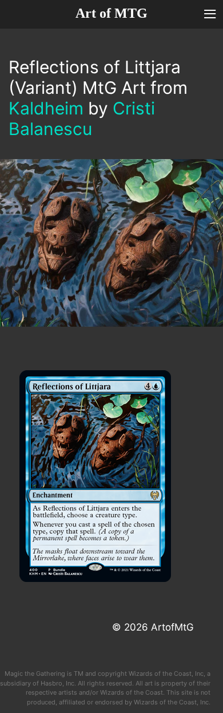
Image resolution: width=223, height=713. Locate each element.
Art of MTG (111, 13)
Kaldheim (46, 108)
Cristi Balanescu (82, 118)
